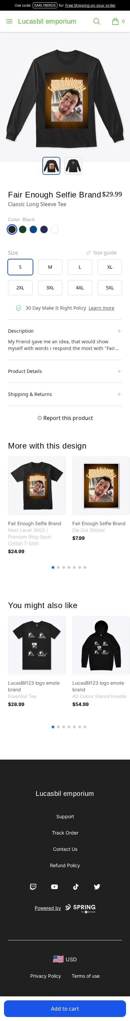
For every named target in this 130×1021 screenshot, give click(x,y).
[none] (101, 252)
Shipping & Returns (30, 394)
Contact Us (65, 849)
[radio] (20, 267)
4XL (80, 287)
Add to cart (65, 1008)
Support (65, 816)
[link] (36, 485)
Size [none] (13, 252)
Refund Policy (65, 865)
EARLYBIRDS (45, 5)
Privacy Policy (45, 976)
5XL (110, 287)
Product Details (25, 371)
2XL (20, 287)
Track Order (65, 833)
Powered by (48, 908)
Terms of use (86, 976)
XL (109, 267)
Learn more (101, 308)
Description (21, 331)
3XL (50, 287)
